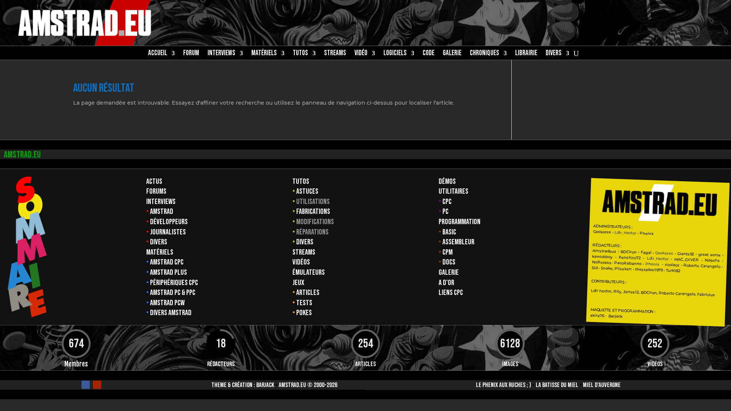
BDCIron (629, 251)
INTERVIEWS (221, 54)
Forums (156, 191)
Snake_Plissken (616, 268)
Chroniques (484, 54)
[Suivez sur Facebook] (85, 385)
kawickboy (602, 257)
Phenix (646, 233)
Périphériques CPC (174, 282)
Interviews (161, 201)
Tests (304, 302)
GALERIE (452, 54)
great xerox (709, 254)
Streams (303, 252)
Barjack (265, 385)
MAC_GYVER (686, 259)
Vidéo (360, 54)
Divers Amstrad (171, 312)
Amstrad (161, 211)
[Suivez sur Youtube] (97, 385)
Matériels (159, 252)
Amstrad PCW (167, 302)
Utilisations (313, 201)
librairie (526, 54)
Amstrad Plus (168, 272)
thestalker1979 (648, 270)
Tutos (300, 181)
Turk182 (673, 270)
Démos (447, 181)
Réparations (312, 232)
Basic (449, 232)
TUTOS (300, 54)
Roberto (691, 265)
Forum (191, 54)
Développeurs (169, 221)
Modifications (315, 221)
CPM (447, 252)
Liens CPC (451, 292)
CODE (428, 54)
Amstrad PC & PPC (172, 292)
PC (445, 211)
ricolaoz (672, 264)
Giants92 (685, 253)
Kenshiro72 (630, 257)
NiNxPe (712, 260)
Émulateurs (308, 272)
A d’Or (446, 282)
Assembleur (458, 242)
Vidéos (301, 262)
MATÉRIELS (264, 54)
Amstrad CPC (167, 262)
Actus (154, 181)
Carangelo (709, 266)
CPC (447, 201)
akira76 (597, 315)
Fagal (645, 252)
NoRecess (601, 262)
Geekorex (602, 232)
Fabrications (313, 211)
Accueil (157, 54)
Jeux (298, 282)
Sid (594, 268)
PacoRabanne (627, 263)
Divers (554, 54)
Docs (448, 262)
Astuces (307, 191)
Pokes (304, 312)
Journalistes (168, 232)
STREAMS (335, 54)
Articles (307, 292)
